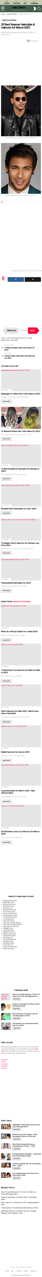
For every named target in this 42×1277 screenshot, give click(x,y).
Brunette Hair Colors (10, 913)
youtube (4, 1068)
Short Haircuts (8, 945)
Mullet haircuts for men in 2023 (15, 752)
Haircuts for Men (21, 601)
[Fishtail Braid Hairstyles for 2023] (21, 569)
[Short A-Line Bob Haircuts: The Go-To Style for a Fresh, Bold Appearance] (6, 996)
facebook (4, 1060)
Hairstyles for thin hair (11, 926)
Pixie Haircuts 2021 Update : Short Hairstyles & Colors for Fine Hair (24, 1135)
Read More (6, 401)
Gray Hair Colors (8, 921)
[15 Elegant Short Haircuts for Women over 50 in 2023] (21, 530)
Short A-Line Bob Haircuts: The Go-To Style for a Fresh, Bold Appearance (26, 995)
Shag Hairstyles (8, 943)
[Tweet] (33, 279)
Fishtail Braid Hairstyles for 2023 (16, 583)
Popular (16, 3)
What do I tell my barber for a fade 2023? (19, 631)
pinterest (4, 1066)
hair (30, 338)
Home (7, 1271)
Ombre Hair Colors (9, 935)
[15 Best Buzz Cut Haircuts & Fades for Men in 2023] (21, 654)
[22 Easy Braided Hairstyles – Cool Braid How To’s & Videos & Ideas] (6, 1156)
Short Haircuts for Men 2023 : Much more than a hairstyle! (19, 712)
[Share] (16, 279)
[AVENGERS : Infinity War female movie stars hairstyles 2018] (6, 1126)
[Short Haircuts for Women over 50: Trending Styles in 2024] (6, 1016)
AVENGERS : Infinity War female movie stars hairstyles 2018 (26, 1126)
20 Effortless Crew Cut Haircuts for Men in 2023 (20, 832)
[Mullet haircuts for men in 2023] (21, 736)
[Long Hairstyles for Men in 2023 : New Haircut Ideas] (21, 775)
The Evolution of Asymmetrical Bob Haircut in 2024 (19, 1208)
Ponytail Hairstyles (9, 939)
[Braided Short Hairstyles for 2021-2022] (21, 495)
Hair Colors (18, 7)
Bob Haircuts (7, 908)
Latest (7, 3)
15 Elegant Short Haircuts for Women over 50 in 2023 (20, 544)
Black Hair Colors (9, 902)
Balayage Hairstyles (10, 900)
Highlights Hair (8, 928)
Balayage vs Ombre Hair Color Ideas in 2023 (20, 394)
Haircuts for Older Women (12, 923)
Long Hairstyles (8, 930)
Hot (25, 3)
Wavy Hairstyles (8, 948)
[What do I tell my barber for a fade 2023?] (21, 616)
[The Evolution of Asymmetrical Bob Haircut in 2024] (6, 1026)
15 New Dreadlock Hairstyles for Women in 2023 (20, 470)
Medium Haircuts (9, 932)
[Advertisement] (21, 64)
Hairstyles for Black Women (12, 924)
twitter (3, 1062)
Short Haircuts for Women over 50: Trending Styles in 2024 (25, 1015)
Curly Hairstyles (8, 919)
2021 (4, 338)
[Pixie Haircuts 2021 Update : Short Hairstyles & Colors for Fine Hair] (6, 1136)
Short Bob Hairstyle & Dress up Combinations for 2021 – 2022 (23, 1145)
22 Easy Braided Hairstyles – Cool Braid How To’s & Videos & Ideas (26, 1155)
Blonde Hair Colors (9, 904)
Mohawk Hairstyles (9, 934)
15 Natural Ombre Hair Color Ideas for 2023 (20, 431)
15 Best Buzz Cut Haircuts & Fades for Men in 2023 (20, 671)
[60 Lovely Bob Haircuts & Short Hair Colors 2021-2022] (6, 1175)
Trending (34, 3)
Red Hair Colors (8, 941)
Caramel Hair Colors (10, 917)
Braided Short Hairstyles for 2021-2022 (18, 508)
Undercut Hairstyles (10, 947)
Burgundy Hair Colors (10, 915)
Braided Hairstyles (9, 910)
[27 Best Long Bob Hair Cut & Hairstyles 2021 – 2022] (6, 1165)
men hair (5, 340)
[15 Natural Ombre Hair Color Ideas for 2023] (21, 418)
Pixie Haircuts (8, 937)
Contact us (33, 1271)
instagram (4, 1064)
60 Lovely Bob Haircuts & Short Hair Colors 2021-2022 (25, 1174)
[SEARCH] (39, 8)
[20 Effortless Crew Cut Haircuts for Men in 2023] (21, 816)
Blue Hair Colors (8, 906)
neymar (15, 340)
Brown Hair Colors (9, 911)
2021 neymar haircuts (17, 338)
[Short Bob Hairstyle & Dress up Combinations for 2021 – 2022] (6, 1146)
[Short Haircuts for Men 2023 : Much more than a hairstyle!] (21, 695)
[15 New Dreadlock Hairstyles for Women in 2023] (21, 455)
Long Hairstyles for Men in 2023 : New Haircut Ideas (18, 791)
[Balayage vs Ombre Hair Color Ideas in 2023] (21, 380)
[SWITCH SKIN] (34, 8)
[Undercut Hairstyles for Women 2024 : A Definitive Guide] (6, 1006)
